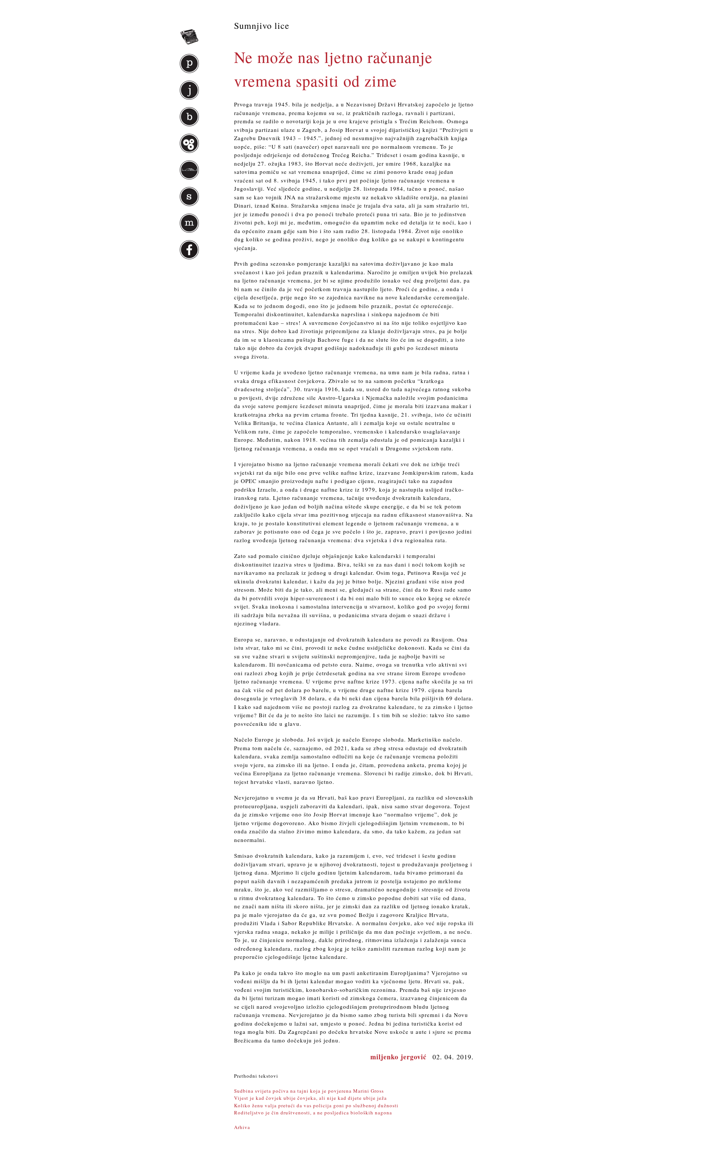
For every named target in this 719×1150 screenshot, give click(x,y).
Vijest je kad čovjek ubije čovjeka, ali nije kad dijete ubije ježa (310, 1098)
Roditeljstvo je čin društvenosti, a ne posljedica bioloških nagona (313, 1112)
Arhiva (242, 1127)
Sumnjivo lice (261, 25)
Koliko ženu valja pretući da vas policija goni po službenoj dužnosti (316, 1105)
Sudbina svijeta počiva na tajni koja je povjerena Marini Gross (309, 1090)
